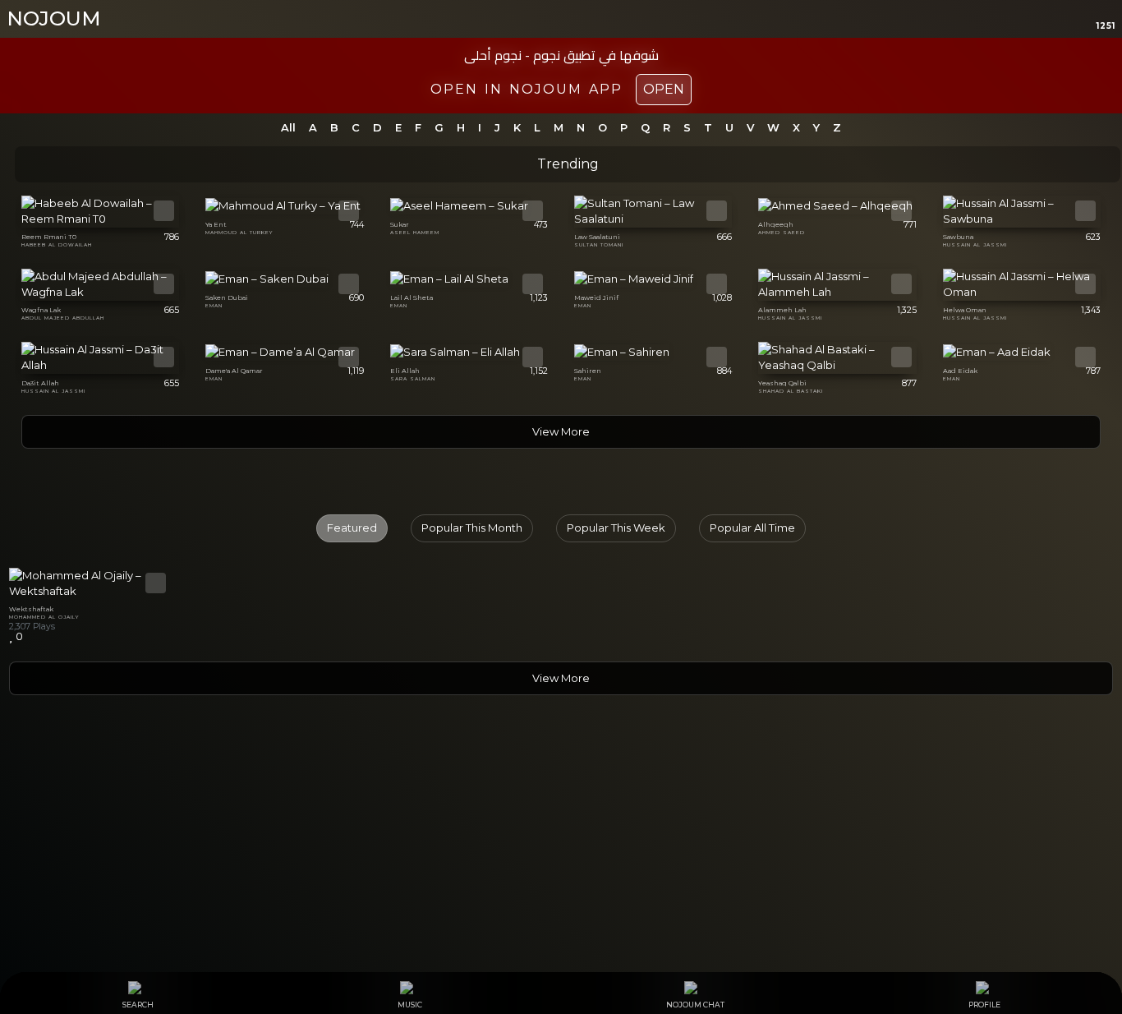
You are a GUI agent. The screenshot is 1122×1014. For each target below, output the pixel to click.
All (288, 127)
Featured (352, 527)
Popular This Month (471, 527)
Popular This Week (616, 527)
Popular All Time (752, 527)
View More (561, 431)
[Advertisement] (561, 838)
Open (663, 89)
